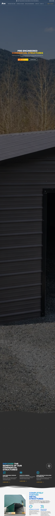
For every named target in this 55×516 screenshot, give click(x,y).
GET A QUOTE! (51, 3)
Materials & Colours (20, 3)
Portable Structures (11, 3)
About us (41, 3)
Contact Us (37, 3)
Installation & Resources (29, 3)
